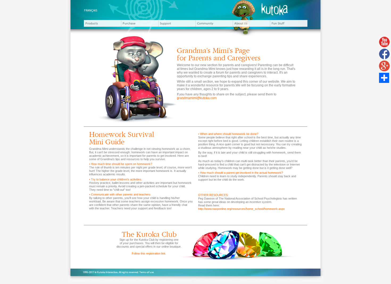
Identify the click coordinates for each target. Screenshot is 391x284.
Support (165, 23)
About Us (240, 23)
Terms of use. (146, 272)
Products (91, 23)
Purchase (129, 23)
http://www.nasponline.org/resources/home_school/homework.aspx (241, 208)
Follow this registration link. (149, 253)
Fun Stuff (278, 23)
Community (205, 23)
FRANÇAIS (90, 10)
